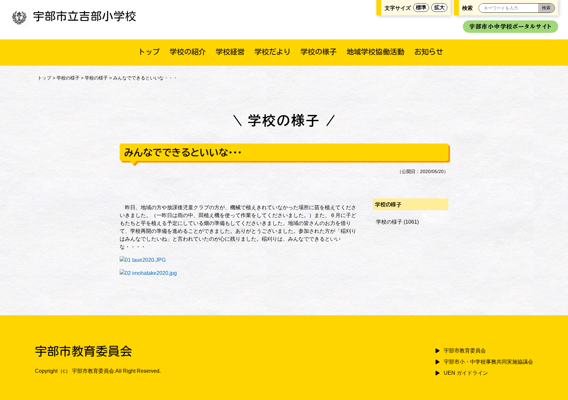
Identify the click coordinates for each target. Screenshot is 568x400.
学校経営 (230, 52)
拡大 (439, 7)
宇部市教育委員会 (465, 350)
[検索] (546, 8)
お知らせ (428, 52)
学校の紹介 (188, 52)
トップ (149, 52)
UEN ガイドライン (466, 373)
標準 (421, 7)
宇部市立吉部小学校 (84, 16)
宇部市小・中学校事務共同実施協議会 (488, 362)
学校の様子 (318, 52)
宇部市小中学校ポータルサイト (510, 26)
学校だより (272, 52)
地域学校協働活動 (375, 52)
